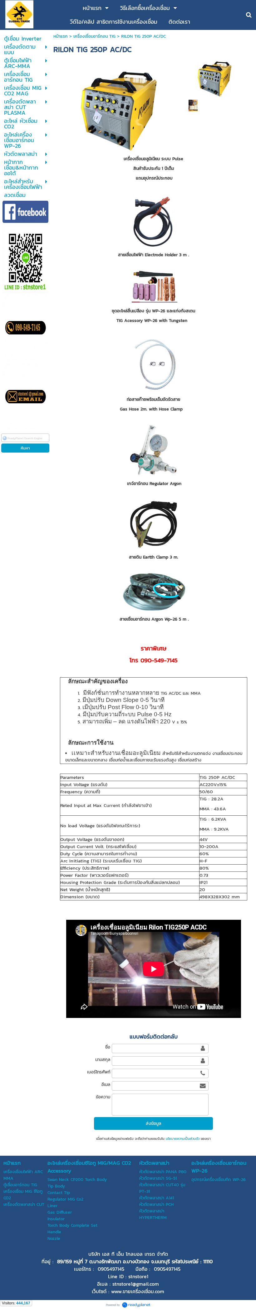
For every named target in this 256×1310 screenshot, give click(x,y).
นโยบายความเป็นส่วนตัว (182, 1138)
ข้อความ (103, 1097)
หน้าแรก (60, 36)
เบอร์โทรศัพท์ (98, 1072)
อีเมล (105, 1084)
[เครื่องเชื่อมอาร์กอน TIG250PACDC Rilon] (214, 78)
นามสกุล (102, 1059)
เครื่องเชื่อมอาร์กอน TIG (94, 36)
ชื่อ (107, 1047)
